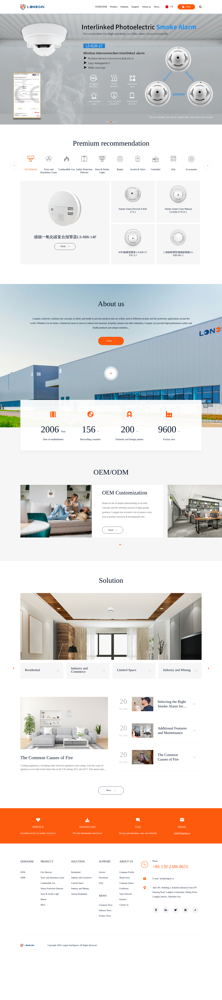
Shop (188, 7)
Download (103, 878)
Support (135, 6)
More (111, 790)
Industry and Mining (80, 888)
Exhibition (124, 888)
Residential (75, 872)
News (156, 6)
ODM (22, 878)
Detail (109, 341)
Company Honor (126, 883)
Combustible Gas (48, 883)
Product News (105, 916)
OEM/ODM (101, 6)
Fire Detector (46, 872)
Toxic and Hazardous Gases (52, 878)
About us (146, 6)
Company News (105, 905)
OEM (22, 872)
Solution (124, 6)
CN (171, 7)
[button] (106, 121)
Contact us (123, 905)
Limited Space (77, 883)
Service (102, 872)
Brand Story (124, 878)
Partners (122, 899)
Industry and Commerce (81, 878)
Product (113, 6)
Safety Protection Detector (52, 888)
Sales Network (125, 894)
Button (43, 899)
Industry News (105, 910)
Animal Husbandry (79, 894)
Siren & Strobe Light (50, 894)
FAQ (101, 883)
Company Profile (126, 872)
